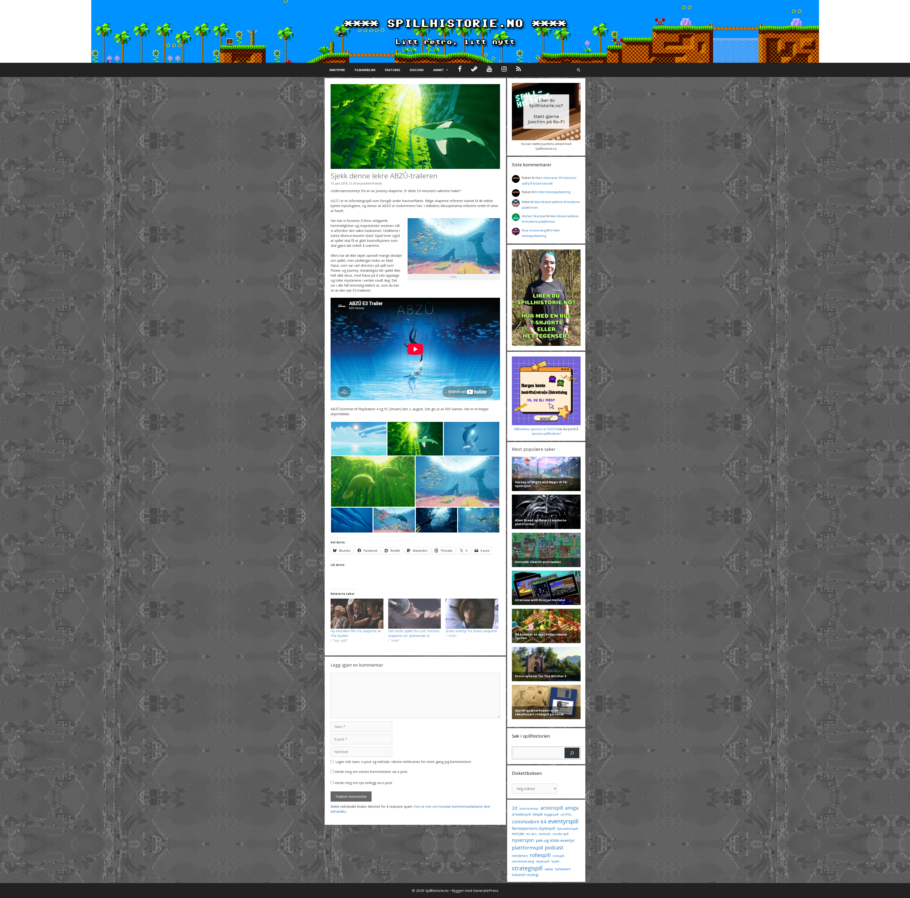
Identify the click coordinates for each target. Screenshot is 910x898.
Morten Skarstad (534, 216)
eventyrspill (563, 821)
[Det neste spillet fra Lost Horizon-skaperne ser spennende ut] (414, 614)
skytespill (542, 861)
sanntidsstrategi (523, 861)
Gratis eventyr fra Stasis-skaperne (471, 631)
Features (392, 70)
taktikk (549, 869)
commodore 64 (529, 821)
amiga (571, 808)
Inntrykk (337, 70)
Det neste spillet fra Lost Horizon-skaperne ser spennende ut (414, 633)
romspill (558, 856)
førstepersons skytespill (533, 828)
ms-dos (531, 834)
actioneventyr (528, 809)
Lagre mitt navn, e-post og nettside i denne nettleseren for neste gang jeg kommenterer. (403, 761)
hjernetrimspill (567, 828)
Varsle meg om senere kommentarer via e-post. (371, 771)
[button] (359, 438)
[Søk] (571, 753)
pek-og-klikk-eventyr (555, 840)
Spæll (555, 861)
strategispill (527, 868)
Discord (417, 70)
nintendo (545, 834)
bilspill (537, 814)
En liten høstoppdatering (552, 192)
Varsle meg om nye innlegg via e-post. (364, 783)
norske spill (561, 834)
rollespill (540, 855)
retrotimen (520, 855)
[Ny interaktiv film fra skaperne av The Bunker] (357, 614)
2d (514, 808)
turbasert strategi (525, 874)
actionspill (551, 808)
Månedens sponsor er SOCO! (535, 429)
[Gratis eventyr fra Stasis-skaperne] (472, 614)
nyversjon (523, 840)
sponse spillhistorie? (546, 433)
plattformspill (527, 847)
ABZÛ (335, 201)
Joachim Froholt (371, 183)
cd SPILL (566, 814)
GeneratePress (485, 890)
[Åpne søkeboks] (578, 70)
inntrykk (518, 833)
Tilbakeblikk (364, 70)
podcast (554, 847)
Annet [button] (438, 70)
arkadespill (521, 814)
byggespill (551, 814)
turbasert (563, 868)
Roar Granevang (534, 230)
